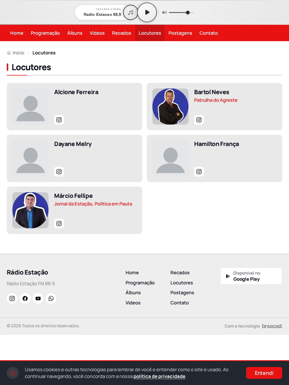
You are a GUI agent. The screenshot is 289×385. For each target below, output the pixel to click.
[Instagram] (59, 120)
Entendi (264, 372)
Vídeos (97, 33)
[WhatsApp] (51, 298)
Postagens (180, 33)
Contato (209, 33)
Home (16, 33)
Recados (121, 33)
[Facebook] (25, 298)
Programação (45, 33)
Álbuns (74, 33)
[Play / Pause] (147, 12)
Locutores (150, 33)
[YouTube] (38, 298)
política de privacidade (159, 376)
